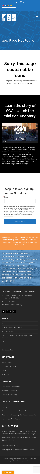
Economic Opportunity (10, 391)
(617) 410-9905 (10, 301)
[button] (37, 17)
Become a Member (9, 366)
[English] (3, 6)
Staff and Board (7, 331)
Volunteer (5, 374)
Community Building (9, 395)
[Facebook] (18, 2)
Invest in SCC (6, 362)
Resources (6, 346)
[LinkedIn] (23, 2)
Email (6, 197)
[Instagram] (21, 2)
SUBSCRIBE (20, 221)
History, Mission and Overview (12, 327)
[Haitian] (6, 6)
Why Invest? (6, 342)
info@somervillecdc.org (13, 305)
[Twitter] (16, 2)
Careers (4, 370)
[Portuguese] (8, 6)
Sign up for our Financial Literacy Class (16, 407)
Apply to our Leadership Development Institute (19, 415)
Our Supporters (7, 350)
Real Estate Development (11, 387)
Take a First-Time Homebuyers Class (15, 411)
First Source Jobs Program (11, 419)
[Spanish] (11, 6)
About (4, 323)
